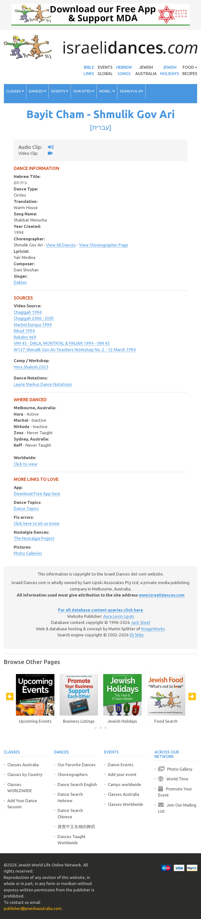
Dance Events (120, 764)
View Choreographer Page (103, 245)
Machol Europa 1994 (33, 324)
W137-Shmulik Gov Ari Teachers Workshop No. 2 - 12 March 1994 (75, 349)
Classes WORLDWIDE (19, 787)
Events (58, 91)
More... (106, 91)
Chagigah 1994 (28, 312)
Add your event (122, 774)
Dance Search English (77, 784)
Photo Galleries (28, 553)
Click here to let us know (36, 523)
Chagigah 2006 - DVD (34, 318)
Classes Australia (23, 764)
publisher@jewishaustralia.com (33, 908)
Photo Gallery (178, 769)
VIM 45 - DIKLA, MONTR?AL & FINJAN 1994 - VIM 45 (62, 343)
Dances (36, 91)
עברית (100, 127)
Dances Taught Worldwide (72, 839)
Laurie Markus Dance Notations (43, 384)
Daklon (20, 282)
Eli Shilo (137, 634)
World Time (175, 778)
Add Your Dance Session (22, 803)
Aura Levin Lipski (118, 616)
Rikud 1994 (24, 330)
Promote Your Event (175, 791)
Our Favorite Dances (77, 764)
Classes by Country (24, 774)
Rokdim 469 (25, 337)
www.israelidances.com (162, 595)
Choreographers (73, 774)
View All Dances (61, 245)
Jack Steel (140, 622)
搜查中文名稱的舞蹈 (76, 826)
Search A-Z (130, 91)
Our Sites (82, 91)
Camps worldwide (124, 784)
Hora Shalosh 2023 (31, 367)
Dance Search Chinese (70, 813)
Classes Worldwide (125, 804)
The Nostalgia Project (34, 538)
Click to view (25, 464)
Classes (14, 91)
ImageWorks (153, 628)
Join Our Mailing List (177, 808)
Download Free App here (37, 493)
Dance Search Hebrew (70, 797)
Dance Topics (26, 508)
